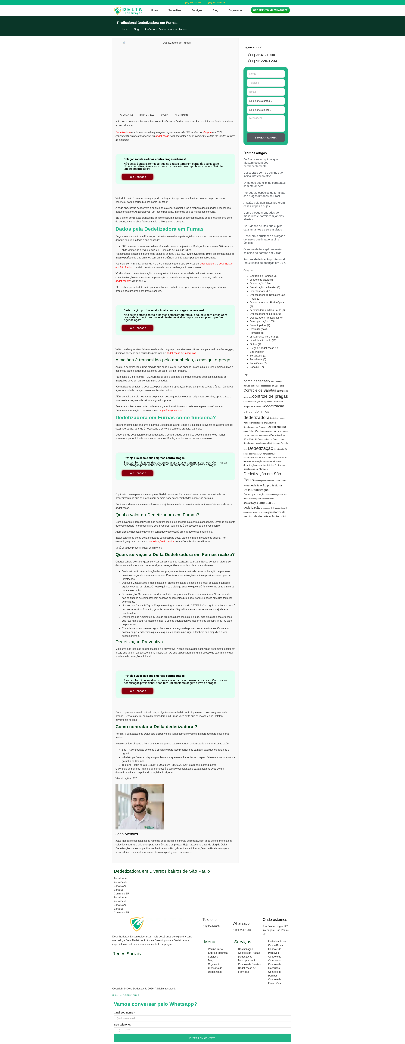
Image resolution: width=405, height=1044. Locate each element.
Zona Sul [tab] (119, 889)
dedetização (162, 136)
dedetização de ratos (276, 465)
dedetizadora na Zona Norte (275, 431)
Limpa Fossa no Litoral (262, 336)
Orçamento (235, 10)
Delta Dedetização (256, 489)
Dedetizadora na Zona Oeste (256, 435)
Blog (215, 10)
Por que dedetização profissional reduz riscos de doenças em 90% (264, 261)
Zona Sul (255, 367)
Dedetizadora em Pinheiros (255, 427)
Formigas (255, 333)
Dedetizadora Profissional (264, 317)
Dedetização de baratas (263, 287)
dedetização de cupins (161, 541)
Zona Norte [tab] (120, 886)
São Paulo (256, 351)
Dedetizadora (123, 132)
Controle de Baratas (259, 390)
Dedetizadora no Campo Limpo (271, 439)
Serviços (197, 10)
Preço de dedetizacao (262, 348)
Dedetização (257, 283)
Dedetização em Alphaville (255, 469)
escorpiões (247, 512)
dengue (207, 132)
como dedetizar (256, 381)
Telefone (209, 919)
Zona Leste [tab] (120, 878)
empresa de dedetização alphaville (274, 508)
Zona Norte (256, 359)
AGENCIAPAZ (131, 995)
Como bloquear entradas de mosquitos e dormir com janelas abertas (263, 216)
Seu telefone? (122, 1024)
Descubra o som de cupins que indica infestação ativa (263, 174)
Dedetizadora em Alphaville (263, 423)
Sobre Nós (174, 10)
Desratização (257, 329)
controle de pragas (260, 279)
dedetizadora (122, 281)
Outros (253, 344)
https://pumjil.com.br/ (170, 410)
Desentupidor (255, 499)
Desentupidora (207, 263)
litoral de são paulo (260, 340)
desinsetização (268, 499)
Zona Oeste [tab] (120, 882)
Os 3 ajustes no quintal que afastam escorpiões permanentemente (260, 163)
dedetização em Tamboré (264, 481)
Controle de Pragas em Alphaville (257, 402)
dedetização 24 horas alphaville (263, 454)
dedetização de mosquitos (181, 353)
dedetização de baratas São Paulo (266, 461)
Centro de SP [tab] (121, 893)
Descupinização (259, 321)
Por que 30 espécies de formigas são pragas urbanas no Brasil (264, 194)
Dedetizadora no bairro (263, 314)
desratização (250, 502)
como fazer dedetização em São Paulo (267, 386)
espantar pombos (260, 512)
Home (154, 10)
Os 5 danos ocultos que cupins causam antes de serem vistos (262, 227)
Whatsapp (241, 923)
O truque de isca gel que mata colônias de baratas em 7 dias (262, 251)
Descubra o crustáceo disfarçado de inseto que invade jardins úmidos (264, 239)
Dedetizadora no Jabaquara (255, 443)
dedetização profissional (266, 485)
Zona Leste (256, 355)
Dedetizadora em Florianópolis (267, 302)
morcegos (152, 628)
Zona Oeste (256, 363)
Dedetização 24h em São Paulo (257, 458)
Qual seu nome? (124, 1012)
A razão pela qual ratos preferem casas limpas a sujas (264, 204)
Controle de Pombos (261, 276)
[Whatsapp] (233, 918)
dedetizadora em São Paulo (265, 310)
